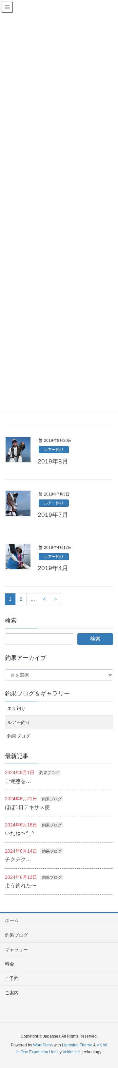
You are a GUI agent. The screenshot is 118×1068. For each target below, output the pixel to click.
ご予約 (12, 978)
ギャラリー (16, 949)
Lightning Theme (77, 1045)
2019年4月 (53, 568)
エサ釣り (16, 708)
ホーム (12, 920)
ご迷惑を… (18, 781)
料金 (9, 964)
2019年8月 (53, 461)
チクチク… (18, 859)
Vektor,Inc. (72, 1052)
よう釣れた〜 (20, 885)
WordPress (43, 1045)
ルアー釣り (54, 449)
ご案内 (12, 992)
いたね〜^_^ (19, 833)
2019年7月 (53, 514)
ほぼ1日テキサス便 (27, 807)
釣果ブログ (18, 736)
